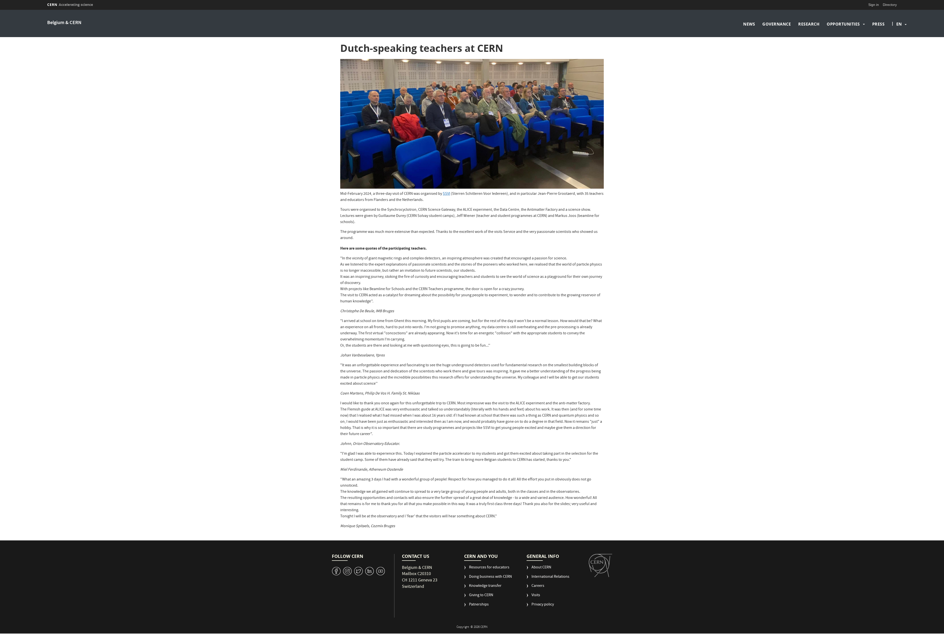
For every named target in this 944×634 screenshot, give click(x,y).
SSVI (446, 194)
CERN (70, 4)
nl (899, 46)
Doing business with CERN (490, 577)
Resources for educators (489, 568)
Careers (537, 586)
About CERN (541, 568)
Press (878, 24)
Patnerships (479, 605)
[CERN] (600, 565)
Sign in (873, 5)
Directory (890, 5)
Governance (776, 24)
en (899, 24)
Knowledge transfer (485, 586)
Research (808, 24)
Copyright (463, 627)
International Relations (550, 577)
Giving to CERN (481, 595)
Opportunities (843, 24)
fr (899, 39)
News (749, 24)
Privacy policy (542, 605)
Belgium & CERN (64, 23)
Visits (535, 595)
